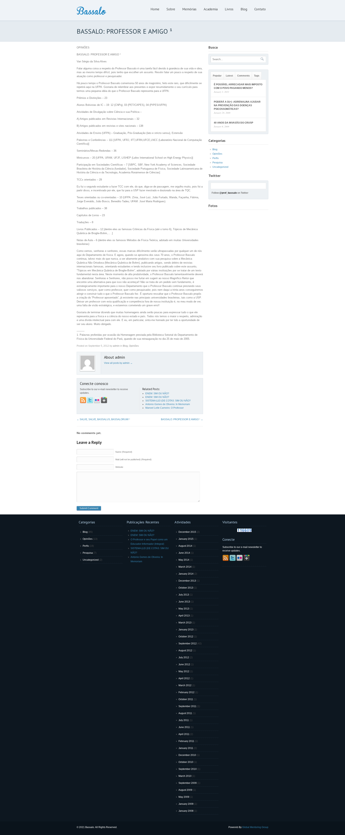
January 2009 (185, 804)
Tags (256, 75)
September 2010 (187, 769)
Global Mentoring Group (255, 827)
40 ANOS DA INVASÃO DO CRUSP (233, 122)
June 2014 (184, 552)
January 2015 (185, 539)
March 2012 (184, 685)
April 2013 (184, 615)
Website (119, 467)
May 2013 (183, 608)
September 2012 (187, 643)
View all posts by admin (118, 363)
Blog (244, 9)
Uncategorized (220, 167)
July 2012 (183, 657)
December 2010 (187, 755)
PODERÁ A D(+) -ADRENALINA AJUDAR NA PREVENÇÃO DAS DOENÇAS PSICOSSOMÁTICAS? (237, 105)
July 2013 (183, 594)
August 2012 (185, 650)
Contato (260, 9)
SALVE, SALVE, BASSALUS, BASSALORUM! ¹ (103, 419)
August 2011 (185, 713)
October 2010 (185, 762)
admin (116, 345)
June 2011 (184, 727)
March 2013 (184, 622)
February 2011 (186, 741)
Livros (229, 9)
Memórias (189, 9)
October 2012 (185, 636)
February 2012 (186, 692)
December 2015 (187, 532)
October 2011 (185, 699)
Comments (243, 75)
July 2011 (183, 720)
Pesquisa (217, 162)
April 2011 (183, 734)
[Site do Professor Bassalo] (92, 14)
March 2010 (184, 776)
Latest (229, 75)
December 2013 (187, 580)
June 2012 (184, 664)
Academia (211, 9)
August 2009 (185, 790)
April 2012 (184, 678)
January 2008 (185, 810)
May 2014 (183, 559)
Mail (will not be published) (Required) (133, 459)
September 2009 (187, 783)
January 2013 (185, 629)
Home (155, 9)
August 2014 (185, 546)
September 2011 (187, 706)
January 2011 (185, 748)
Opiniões (134, 345)
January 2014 (185, 573)
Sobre (171, 9)
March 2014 (184, 566)
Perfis (215, 158)
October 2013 (185, 587)
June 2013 (184, 601)
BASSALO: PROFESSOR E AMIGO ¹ (182, 419)
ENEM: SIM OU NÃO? (142, 530)
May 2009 (183, 797)
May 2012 (183, 671)
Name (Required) (123, 452)
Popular (217, 75)
